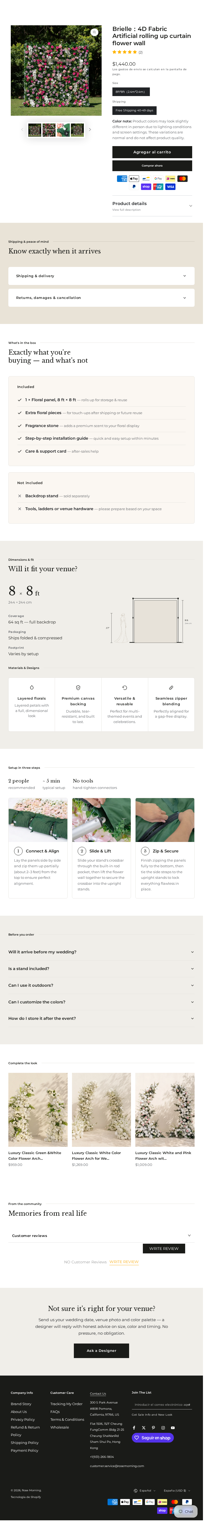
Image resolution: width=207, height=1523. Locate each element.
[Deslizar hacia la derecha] (90, 130)
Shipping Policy (25, 1443)
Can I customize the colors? (36, 1001)
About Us (19, 1412)
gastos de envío (130, 69)
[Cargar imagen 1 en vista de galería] (34, 130)
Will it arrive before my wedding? (42, 951)
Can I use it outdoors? (30, 985)
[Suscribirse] (189, 1404)
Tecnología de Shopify (26, 1497)
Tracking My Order (66, 1404)
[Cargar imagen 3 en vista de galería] (77, 130)
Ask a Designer (101, 1350)
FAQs (55, 1412)
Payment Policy (24, 1450)
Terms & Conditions (67, 1420)
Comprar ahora (152, 165)
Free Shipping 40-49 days (134, 111)
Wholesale (59, 1427)
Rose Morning (31, 1490)
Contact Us (98, 1393)
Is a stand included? (28, 968)
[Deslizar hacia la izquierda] (22, 130)
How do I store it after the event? (42, 1018)
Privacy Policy (23, 1420)
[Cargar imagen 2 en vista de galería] (49, 130)
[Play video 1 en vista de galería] (63, 130)
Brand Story (21, 1404)
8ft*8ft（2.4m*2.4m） (131, 93)
